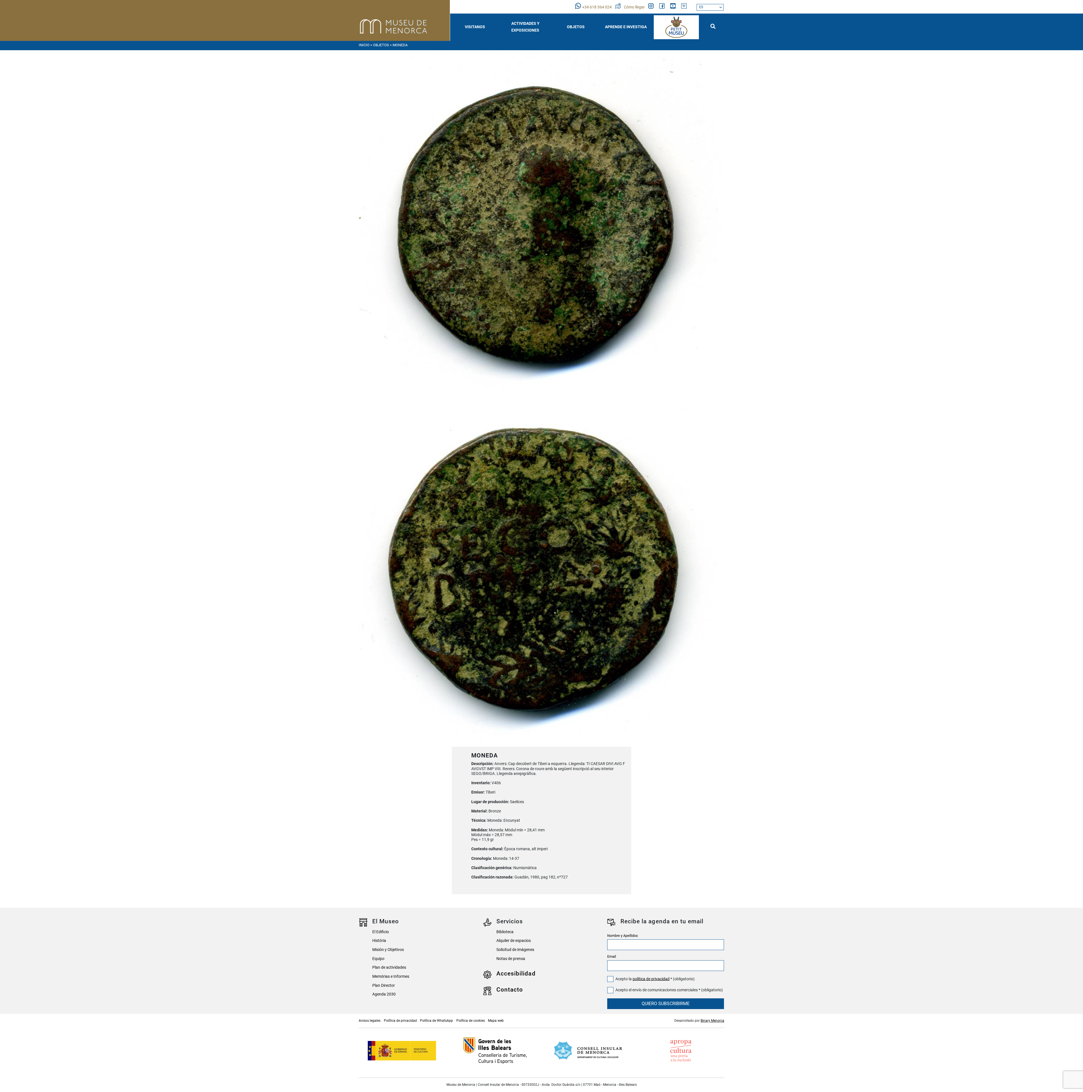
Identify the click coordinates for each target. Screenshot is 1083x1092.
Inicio (364, 45)
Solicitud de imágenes (515, 949)
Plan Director (383, 985)
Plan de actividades (389, 967)
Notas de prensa (510, 958)
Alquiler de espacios (513, 940)
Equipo (378, 958)
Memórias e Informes (390, 976)
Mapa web (496, 1021)
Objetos (381, 45)
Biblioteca (505, 932)
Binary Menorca (712, 1021)
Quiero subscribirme (666, 1003)
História (379, 940)
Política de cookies (470, 1021)
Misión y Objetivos (388, 949)
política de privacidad (651, 978)
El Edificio (380, 932)
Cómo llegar (635, 7)
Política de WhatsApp (436, 1021)
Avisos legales (369, 1021)
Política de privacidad (400, 1021)
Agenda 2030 (384, 994)
